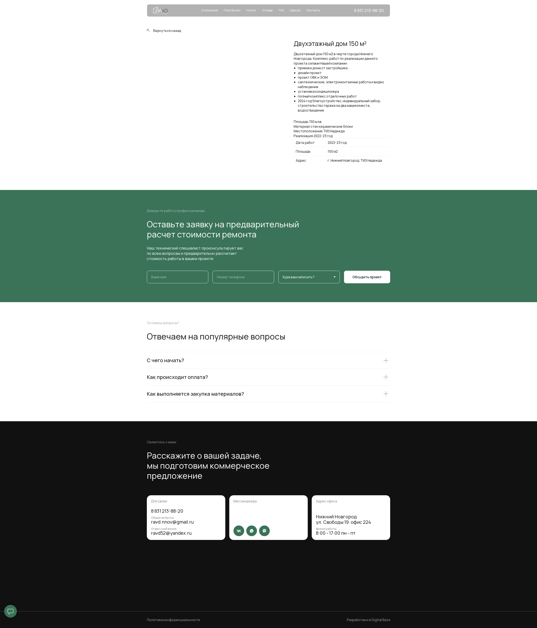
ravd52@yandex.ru (171, 533)
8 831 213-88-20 (167, 511)
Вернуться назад (167, 30)
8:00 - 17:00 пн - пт (336, 533)
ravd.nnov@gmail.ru (172, 522)
